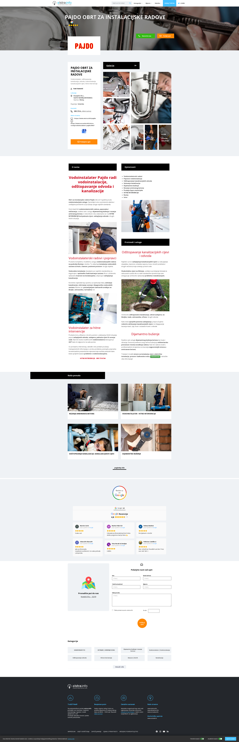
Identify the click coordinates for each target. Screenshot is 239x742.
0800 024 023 (98, 714)
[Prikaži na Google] (77, 526)
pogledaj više (119, 468)
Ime (113, 575)
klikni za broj (82, 111)
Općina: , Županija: (81, 100)
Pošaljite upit (85, 142)
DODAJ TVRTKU (170, 3)
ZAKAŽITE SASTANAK (127, 712)
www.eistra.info (152, 708)
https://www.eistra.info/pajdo (85, 118)
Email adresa (147, 575)
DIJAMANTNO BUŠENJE (131, 454)
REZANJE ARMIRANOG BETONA (81, 414)
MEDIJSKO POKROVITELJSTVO (129, 731)
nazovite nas (155, 356)
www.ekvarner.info (153, 710)
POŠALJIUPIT (142, 623)
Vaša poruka (116, 593)
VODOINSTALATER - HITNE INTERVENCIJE (139, 414)
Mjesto (145, 584)
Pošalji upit (167, 36)
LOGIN (182, 3)
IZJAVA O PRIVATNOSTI (110, 731)
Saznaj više (71, 739)
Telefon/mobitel (117, 584)
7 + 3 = (145, 610)
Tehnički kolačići (195, 739)
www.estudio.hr (152, 718)
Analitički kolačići (213, 739)
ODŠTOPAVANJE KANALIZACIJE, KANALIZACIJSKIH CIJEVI (91, 454)
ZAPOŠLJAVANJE (96, 731)
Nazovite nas (146, 36)
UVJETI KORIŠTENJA (83, 731)
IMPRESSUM (71, 731)
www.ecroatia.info (153, 712)
